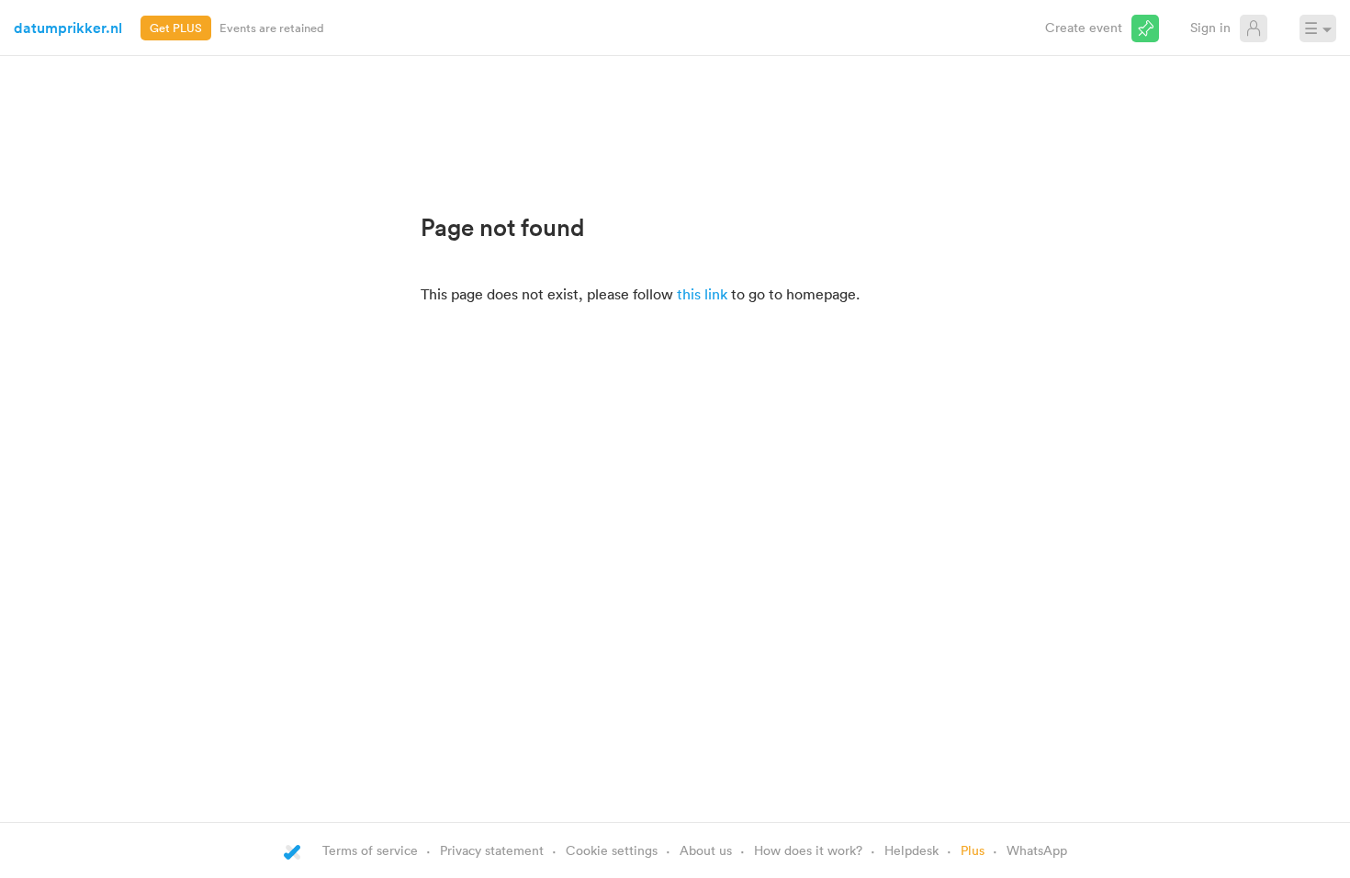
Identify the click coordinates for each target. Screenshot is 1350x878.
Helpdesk (911, 850)
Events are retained (271, 27)
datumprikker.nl (68, 27)
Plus (972, 850)
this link (702, 294)
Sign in (1210, 27)
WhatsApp (1037, 850)
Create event (1083, 27)
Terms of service (370, 850)
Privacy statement (492, 850)
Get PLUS (176, 27)
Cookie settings (612, 850)
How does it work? (808, 850)
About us (706, 850)
